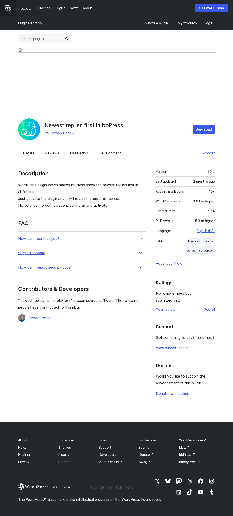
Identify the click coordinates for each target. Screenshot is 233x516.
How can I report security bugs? (45, 267)
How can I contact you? (38, 239)
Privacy (23, 462)
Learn (103, 440)
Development (110, 153)
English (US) (206, 231)
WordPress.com (193, 440)
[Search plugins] (66, 38)
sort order (206, 250)
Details (28, 153)
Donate (146, 454)
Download (204, 129)
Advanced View (169, 263)
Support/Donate (31, 253)
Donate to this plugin (173, 393)
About (22, 440)
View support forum (172, 348)
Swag (145, 462)
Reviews (52, 153)
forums (208, 241)
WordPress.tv (111, 462)
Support (208, 153)
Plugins (63, 454)
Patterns (64, 462)
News (22, 447)
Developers (107, 454)
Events (144, 447)
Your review (165, 309)
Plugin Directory (30, 23)
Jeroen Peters (62, 133)
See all (209, 309)
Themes (64, 447)
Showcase (66, 440)
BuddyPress (190, 462)
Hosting (24, 454)
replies (190, 250)
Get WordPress (211, 8)
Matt (184, 447)
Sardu (66, 487)
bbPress (194, 241)
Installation (79, 153)
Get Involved (148, 440)
